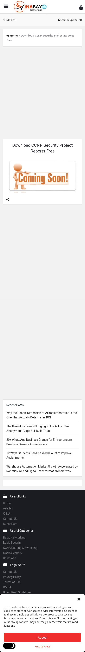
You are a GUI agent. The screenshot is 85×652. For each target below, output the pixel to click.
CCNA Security (12, 553)
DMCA (7, 587)
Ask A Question (71, 20)
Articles (8, 508)
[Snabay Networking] (31, 6)
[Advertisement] (42, 92)
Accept (42, 637)
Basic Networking (14, 537)
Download (9, 558)
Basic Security (12, 542)
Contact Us (10, 518)
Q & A (6, 513)
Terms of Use (12, 582)
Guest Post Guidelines (17, 592)
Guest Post (10, 524)
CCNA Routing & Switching (20, 547)
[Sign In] (81, 7)
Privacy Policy (42, 646)
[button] (79, 599)
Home (7, 503)
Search (10, 20)
